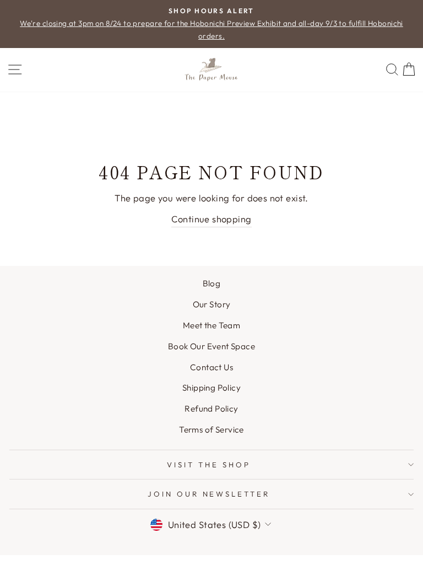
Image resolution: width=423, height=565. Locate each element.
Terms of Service (211, 429)
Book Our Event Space (211, 346)
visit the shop (209, 464)
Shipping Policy (211, 387)
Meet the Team (211, 325)
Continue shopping (211, 219)
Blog (212, 283)
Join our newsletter (209, 493)
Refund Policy (211, 408)
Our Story (212, 304)
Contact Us (211, 367)
